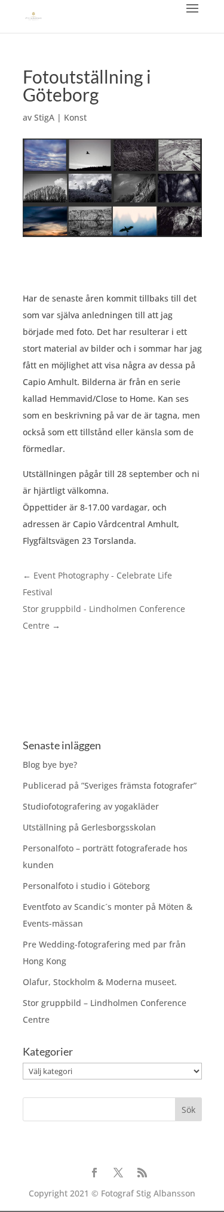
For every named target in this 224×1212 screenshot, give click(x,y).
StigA (44, 117)
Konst (75, 117)
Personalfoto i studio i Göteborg (86, 885)
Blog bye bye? (50, 764)
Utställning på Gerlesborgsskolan (89, 827)
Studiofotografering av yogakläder (91, 806)
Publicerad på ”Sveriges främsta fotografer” (110, 785)
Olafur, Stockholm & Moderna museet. (100, 982)
